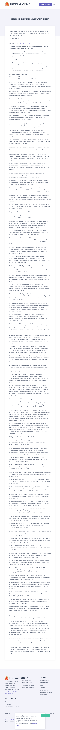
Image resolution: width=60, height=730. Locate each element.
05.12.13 (21, 38)
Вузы (41, 685)
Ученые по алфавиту (28, 687)
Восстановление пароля (12, 707)
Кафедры (42, 687)
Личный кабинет (45, 4)
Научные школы (44, 680)
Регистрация (8, 704)
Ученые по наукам (27, 682)
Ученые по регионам (28, 685)
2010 (13, 41)
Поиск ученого (26, 680)
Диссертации (44, 690)
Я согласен (45, 716)
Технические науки (31, 16)
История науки (44, 682)
